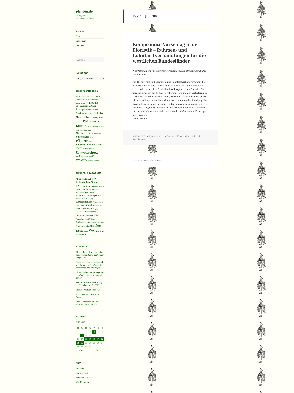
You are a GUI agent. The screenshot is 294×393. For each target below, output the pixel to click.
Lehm (77, 205)
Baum (88, 99)
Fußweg (91, 195)
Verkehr (80, 156)
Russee (93, 219)
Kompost (100, 202)
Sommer (99, 144)
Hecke (79, 198)
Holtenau (86, 198)
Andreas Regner (156, 136)
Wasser (81, 160)
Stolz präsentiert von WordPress (147, 160)
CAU (78, 186)
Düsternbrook (82, 189)
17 (90, 339)
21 (78, 343)
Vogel (86, 156)
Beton (93, 178)
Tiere (79, 148)
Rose (87, 218)
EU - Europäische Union (86, 106)
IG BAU (180, 136)
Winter (96, 160)
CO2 (87, 103)
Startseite (80, 31)
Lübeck (88, 204)
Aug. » (98, 350)
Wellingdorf (81, 234)
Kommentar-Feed (83, 377)
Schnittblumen (139, 139)
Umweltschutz (87, 152)
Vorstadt (85, 231)
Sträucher (94, 226)
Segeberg (101, 222)
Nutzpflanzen (82, 136)
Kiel (85, 121)
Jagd (92, 199)
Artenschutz (85, 96)
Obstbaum (80, 215)
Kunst (88, 126)
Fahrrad (91, 193)
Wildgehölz (89, 160)
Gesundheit (83, 117)
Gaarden (95, 110)
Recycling (80, 219)
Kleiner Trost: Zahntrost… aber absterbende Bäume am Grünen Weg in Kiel (90, 255)
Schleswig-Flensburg (91, 222)
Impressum (81, 41)
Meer (78, 130)
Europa (80, 109)
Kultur (81, 126)
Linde (82, 205)
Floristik (196, 136)
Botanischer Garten (87, 182)
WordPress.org (82, 382)
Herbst (101, 118)
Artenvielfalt (95, 96)
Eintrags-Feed (82, 373)
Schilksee (80, 222)
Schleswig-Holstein (85, 144)
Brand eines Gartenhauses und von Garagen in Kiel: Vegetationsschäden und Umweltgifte (89, 265)
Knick (95, 202)
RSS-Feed (80, 45)
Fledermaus (81, 195)
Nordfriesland (91, 211)
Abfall (78, 97)
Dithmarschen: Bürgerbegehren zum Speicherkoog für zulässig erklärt (90, 275)
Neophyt (95, 209)
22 (82, 343)
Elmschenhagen (82, 192)
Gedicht (91, 113)
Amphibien (86, 179)
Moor (79, 208)
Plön (96, 215)
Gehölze (99, 113)
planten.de (84, 11)
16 (86, 339)
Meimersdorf (97, 205)
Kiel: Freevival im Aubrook (87, 290)
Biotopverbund (80, 103)
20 (102, 339)
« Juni (81, 350)
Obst (91, 137)
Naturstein (87, 208)
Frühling (88, 110)
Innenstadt (79, 122)
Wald (91, 156)
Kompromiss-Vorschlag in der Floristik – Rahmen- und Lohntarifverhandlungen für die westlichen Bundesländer (169, 52)
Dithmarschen (99, 186)
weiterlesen (140, 118)
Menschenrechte (85, 130)
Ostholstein (89, 215)
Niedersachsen (97, 134)
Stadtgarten (81, 226)
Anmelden (80, 368)
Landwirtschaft (98, 126)
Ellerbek (96, 189)
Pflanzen (82, 140)
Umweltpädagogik (88, 148)
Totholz (79, 231)
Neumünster (80, 212)
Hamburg (95, 118)
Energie (93, 102)
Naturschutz (84, 133)
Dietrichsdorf (88, 186)
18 (94, 339)
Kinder (92, 121)
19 (98, 339)
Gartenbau (82, 113)
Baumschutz (95, 100)
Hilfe (78, 36)
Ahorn (78, 179)
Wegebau (96, 230)
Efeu (90, 190)
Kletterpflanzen (84, 201)
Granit (98, 195)
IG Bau (202, 70)
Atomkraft (80, 99)
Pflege (91, 141)
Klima (98, 121)
